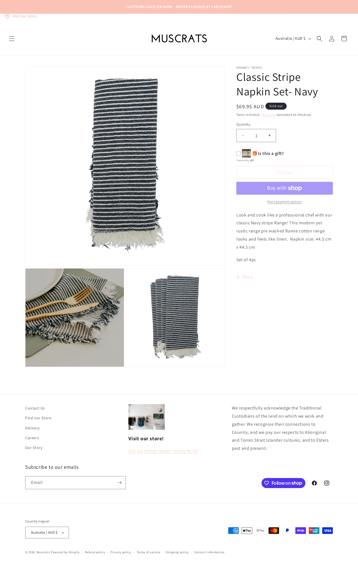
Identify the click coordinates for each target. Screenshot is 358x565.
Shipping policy (177, 552)
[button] (12, 38)
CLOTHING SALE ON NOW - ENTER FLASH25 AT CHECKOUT (179, 6)
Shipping (268, 114)
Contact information (209, 552)
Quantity (243, 124)
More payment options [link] (284, 201)
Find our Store (38, 417)
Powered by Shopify (65, 552)
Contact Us (35, 408)
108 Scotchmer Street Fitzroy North (163, 451)
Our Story (33, 447)
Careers (32, 437)
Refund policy (95, 552)
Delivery (32, 427)
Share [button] (248, 276)
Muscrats (43, 552)
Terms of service (148, 552)
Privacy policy (120, 552)
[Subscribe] (119, 482)
